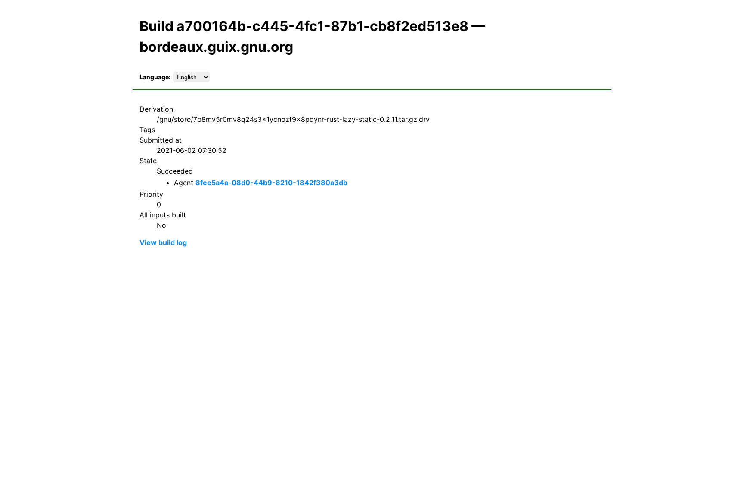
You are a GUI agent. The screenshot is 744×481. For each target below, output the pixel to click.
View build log (163, 242)
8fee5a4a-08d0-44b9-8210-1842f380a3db (271, 182)
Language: (155, 77)
